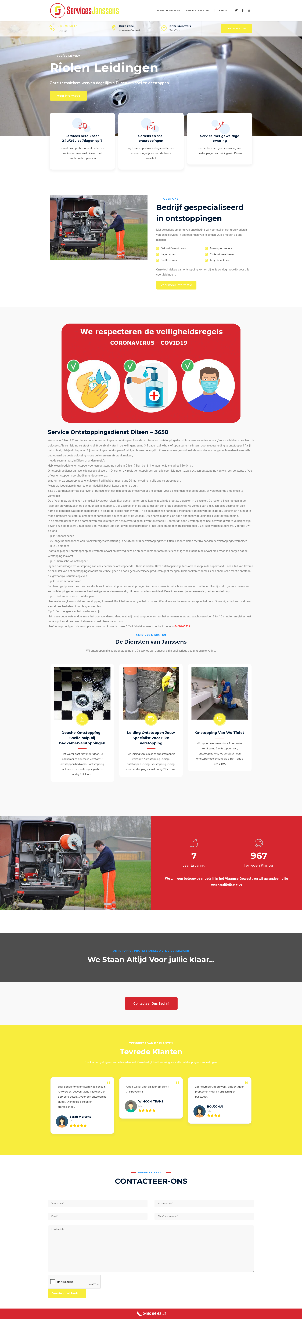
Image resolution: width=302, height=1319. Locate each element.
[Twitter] (236, 10)
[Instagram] (249, 10)
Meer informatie (68, 95)
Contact (223, 10)
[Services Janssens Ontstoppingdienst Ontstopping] (85, 10)
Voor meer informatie (176, 285)
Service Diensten (197, 10)
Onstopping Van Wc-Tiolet (219, 733)
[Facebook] (243, 10)
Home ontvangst (169, 10)
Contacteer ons (236, 28)
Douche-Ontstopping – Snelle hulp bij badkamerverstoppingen (82, 738)
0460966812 (182, 626)
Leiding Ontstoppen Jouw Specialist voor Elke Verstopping (151, 738)
